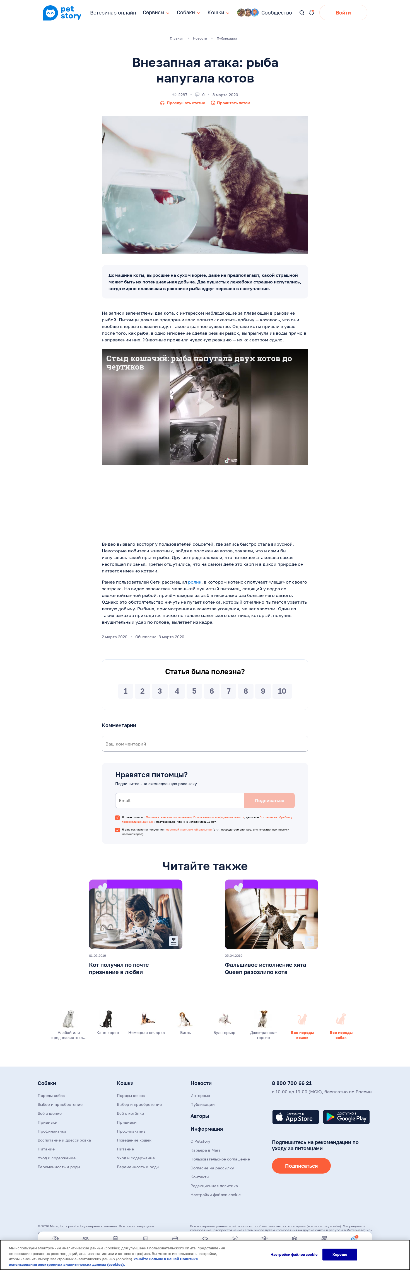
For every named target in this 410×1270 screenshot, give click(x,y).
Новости (201, 1083)
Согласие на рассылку (212, 1167)
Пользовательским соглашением (169, 817)
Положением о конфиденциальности (218, 817)
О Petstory (200, 1141)
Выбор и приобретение (60, 1104)
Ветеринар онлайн (113, 12)
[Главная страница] (62, 19)
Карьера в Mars (205, 1150)
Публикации (202, 1104)
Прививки (47, 1122)
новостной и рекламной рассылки (188, 829)
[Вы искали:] (302, 13)
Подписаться (301, 1166)
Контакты (199, 1176)
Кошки (125, 1083)
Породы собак (51, 1095)
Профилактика (52, 1131)
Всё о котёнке (130, 1113)
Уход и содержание (57, 1157)
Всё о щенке (50, 1113)
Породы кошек (131, 1095)
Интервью (200, 1095)
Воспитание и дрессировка (64, 1140)
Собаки (47, 1083)
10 (282, 691)
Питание (46, 1149)
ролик (194, 582)
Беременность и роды (59, 1166)
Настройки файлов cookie (294, 1254)
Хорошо (339, 1254)
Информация (206, 1129)
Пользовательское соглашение (220, 1159)
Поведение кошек (134, 1140)
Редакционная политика (214, 1185)
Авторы (199, 1116)
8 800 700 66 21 (292, 1083)
